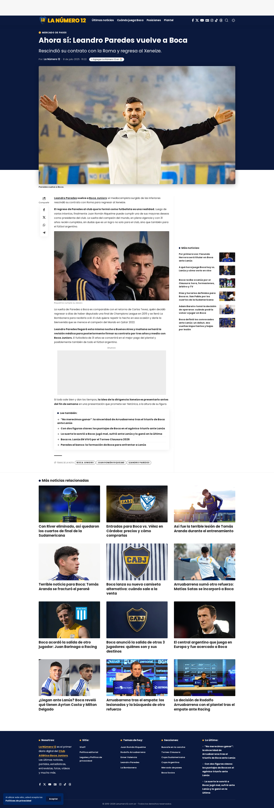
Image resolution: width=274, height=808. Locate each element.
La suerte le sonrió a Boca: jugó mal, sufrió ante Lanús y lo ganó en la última (111, 434)
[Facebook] (193, 20)
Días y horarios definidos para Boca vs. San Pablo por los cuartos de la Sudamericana (197, 296)
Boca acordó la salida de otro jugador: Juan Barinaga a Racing (68, 644)
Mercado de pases (54, 32)
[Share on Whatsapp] (44, 225)
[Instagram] (212, 20)
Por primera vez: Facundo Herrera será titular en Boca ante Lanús (196, 257)
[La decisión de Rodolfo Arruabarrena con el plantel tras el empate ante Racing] (204, 677)
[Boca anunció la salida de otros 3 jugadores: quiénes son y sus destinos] (137, 619)
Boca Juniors (98, 198)
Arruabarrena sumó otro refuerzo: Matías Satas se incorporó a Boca (204, 586)
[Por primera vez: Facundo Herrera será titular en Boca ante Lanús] (227, 257)
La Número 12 (52, 59)
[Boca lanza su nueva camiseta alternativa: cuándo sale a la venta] (137, 561)
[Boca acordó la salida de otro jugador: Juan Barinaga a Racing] (69, 619)
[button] (53, 798)
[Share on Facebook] (44, 210)
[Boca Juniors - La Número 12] (63, 20)
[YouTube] (202, 20)
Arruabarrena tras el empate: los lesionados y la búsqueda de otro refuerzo (135, 705)
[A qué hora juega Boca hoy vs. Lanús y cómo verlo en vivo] (227, 270)
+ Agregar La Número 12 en (105, 59)
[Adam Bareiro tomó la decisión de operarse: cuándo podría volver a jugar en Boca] (227, 309)
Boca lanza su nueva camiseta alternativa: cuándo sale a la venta (133, 589)
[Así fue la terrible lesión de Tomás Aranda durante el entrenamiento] (204, 504)
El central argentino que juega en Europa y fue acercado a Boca (203, 644)
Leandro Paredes (65, 198)
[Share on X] (44, 217)
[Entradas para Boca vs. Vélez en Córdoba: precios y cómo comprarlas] (137, 504)
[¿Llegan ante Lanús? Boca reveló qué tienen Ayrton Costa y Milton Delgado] (69, 677)
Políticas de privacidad (18, 800)
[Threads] (221, 20)
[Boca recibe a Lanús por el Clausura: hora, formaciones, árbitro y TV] (227, 283)
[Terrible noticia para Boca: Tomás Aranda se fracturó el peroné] (69, 561)
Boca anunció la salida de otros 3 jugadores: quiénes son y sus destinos (135, 647)
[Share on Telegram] (44, 232)
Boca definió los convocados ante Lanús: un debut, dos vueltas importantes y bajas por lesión (196, 324)
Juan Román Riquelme (111, 462)
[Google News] (207, 20)
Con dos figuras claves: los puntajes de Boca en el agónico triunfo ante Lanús (113, 428)
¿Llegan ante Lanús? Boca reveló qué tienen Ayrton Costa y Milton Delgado (68, 705)
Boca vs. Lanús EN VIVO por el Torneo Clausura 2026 (95, 439)
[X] (197, 20)
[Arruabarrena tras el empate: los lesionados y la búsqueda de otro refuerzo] (137, 677)
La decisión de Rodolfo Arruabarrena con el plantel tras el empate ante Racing (204, 705)
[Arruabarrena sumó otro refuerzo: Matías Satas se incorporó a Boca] (204, 561)
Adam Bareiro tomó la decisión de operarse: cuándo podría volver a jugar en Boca (197, 310)
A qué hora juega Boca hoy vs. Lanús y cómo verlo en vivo (197, 269)
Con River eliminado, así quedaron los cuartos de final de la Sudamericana (69, 531)
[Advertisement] (137, 7)
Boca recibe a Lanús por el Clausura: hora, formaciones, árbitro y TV (197, 283)
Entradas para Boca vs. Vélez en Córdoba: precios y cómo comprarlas (134, 531)
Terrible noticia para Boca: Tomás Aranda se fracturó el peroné (69, 586)
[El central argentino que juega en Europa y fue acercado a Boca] (204, 619)
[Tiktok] (216, 20)
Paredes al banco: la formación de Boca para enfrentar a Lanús (103, 445)
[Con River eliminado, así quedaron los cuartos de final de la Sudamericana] (69, 504)
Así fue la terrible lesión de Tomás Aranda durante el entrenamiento (203, 528)
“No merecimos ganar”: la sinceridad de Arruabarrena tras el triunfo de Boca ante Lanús (111, 421)
